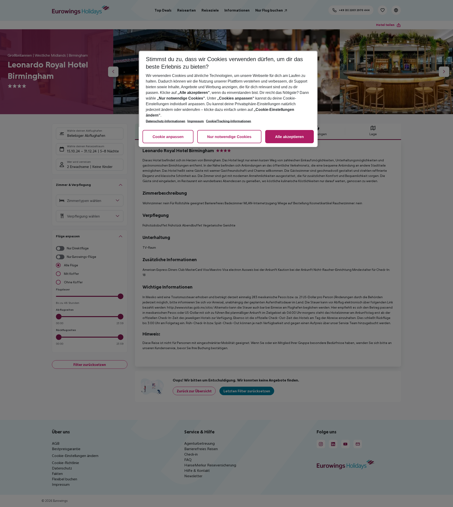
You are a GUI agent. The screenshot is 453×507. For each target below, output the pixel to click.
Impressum (195, 121)
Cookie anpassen (168, 137)
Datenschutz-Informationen (165, 121)
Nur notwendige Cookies (229, 137)
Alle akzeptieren (289, 137)
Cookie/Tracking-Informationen (228, 121)
